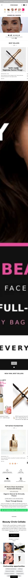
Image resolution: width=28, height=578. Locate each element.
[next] (16, 45)
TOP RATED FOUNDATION (14, 426)
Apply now (14, 535)
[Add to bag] (24, 70)
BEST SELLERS (14, 43)
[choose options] (24, 453)
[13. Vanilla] (10, 463)
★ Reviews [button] (14, 576)
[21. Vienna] (12, 463)
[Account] (22, 5)
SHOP (14, 363)
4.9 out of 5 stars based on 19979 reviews (14, 36)
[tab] (14, 367)
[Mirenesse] (14, 5)
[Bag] (26, 5)
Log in (14, 540)
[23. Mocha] (15, 463)
